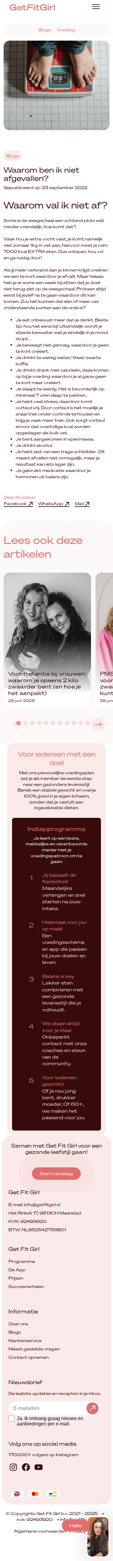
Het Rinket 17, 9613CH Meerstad (44, 1213)
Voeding (66, 30)
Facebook (16, 503)
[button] (98, 724)
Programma (21, 1261)
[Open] (101, 1522)
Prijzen (15, 1278)
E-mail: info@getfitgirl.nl (34, 1204)
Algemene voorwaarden (40, 1531)
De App (16, 1269)
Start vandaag (56, 1173)
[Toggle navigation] (96, 7)
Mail (80, 503)
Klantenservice (25, 1340)
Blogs (44, 30)
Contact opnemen (28, 1357)
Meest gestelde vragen (34, 1349)
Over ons (18, 1324)
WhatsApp (51, 503)
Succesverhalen (26, 1286)
